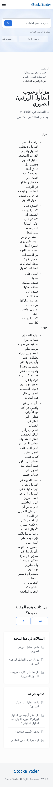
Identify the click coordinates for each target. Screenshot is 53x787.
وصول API (33, 38)
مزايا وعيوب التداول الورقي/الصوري (24, 661)
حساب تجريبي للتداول (34, 72)
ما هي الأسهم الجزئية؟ (27, 731)
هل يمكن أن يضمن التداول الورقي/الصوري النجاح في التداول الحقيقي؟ (25, 719)
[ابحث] (8, 23)
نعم (40, 621)
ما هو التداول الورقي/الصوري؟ (27, 649)
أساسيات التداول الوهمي (33, 76)
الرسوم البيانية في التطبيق (25, 740)
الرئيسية (44, 68)
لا (23, 621)
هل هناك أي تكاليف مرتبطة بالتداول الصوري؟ (24, 674)
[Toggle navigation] (4, 4)
